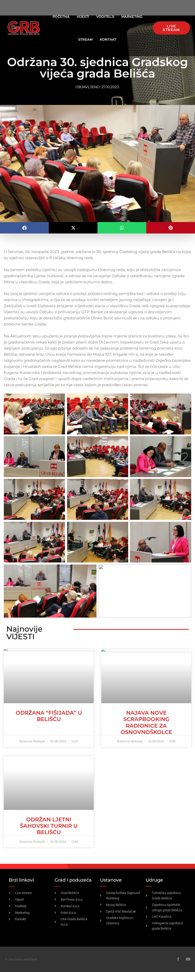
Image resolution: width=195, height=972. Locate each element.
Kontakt (108, 39)
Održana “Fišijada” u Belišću (49, 716)
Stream (85, 39)
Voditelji (105, 16)
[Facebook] (178, 959)
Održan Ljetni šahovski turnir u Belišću (49, 825)
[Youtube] (188, 959)
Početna (61, 16)
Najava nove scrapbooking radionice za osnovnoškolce (146, 722)
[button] (24, 227)
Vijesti (83, 16)
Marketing (131, 16)
